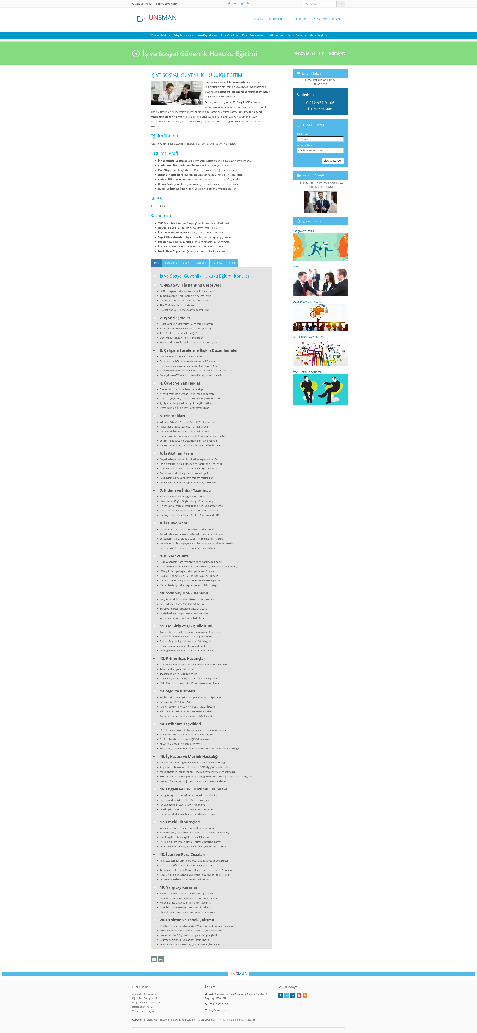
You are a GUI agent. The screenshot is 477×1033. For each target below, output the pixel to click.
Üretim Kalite (274, 35)
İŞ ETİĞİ (297, 266)
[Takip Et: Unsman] (241, 3)
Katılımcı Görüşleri (314, 175)
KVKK (222, 1019)
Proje (135, 1002)
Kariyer (150, 1006)
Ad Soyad (302, 134)
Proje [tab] (232, 262)
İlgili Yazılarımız (311, 221)
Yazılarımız (320, 18)
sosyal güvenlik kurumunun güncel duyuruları (222, 121)
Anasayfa (259, 18)
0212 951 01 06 (143, 3)
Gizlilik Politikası (207, 1019)
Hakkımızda (276, 18)
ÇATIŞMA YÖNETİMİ (303, 231)
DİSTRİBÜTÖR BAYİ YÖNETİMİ (308, 337)
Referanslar (138, 1006)
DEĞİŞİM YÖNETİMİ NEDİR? (307, 301)
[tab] (156, 263)
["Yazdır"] (161, 959)
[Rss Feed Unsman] (248, 3)
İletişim (335, 18)
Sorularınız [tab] (171, 262)
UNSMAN (151, 1019)
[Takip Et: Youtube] (299, 995)
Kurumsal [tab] (217, 262)
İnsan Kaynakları (206, 35)
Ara (340, 3)
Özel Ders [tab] (201, 262)
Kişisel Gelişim (317, 35)
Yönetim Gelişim (159, 35)
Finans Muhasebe (252, 35)
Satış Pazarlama (182, 35)
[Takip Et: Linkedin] (292, 995)
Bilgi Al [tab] (186, 262)
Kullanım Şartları (236, 1019)
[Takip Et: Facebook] (229, 3)
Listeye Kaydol (333, 160)
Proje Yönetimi (228, 35)
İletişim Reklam (295, 35)
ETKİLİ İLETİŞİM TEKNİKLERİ (307, 372)
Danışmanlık (150, 998)
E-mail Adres (304, 145)
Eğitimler (137, 998)
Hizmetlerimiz (299, 18)
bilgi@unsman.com (166, 3)
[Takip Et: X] (235, 3)
